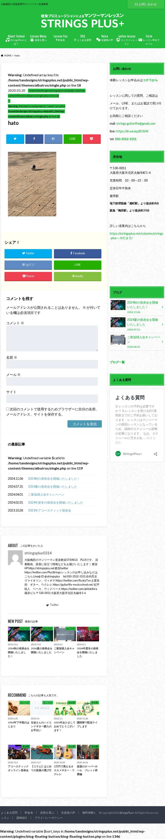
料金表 (60, 37)
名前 (11, 357)
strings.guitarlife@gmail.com (135, 123)
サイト (11, 392)
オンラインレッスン (128, 39)
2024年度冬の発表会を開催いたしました (55, 502)
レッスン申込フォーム (151, 39)
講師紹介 (22, 817)
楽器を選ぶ (38, 37)
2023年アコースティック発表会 (49, 510)
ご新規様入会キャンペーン (46, 494)
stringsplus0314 (38, 553)
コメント (15, 323)
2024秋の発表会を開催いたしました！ (54, 478)
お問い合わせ (148, 4)
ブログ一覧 (117, 362)
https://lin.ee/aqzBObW (132, 131)
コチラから (150, 80)
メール (13, 374)
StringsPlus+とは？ (17, 39)
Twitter (54, 604)
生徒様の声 (107, 37)
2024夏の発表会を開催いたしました (52, 486)
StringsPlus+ (126, 812)
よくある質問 (84, 37)
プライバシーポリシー (49, 817)
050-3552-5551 (125, 139)
